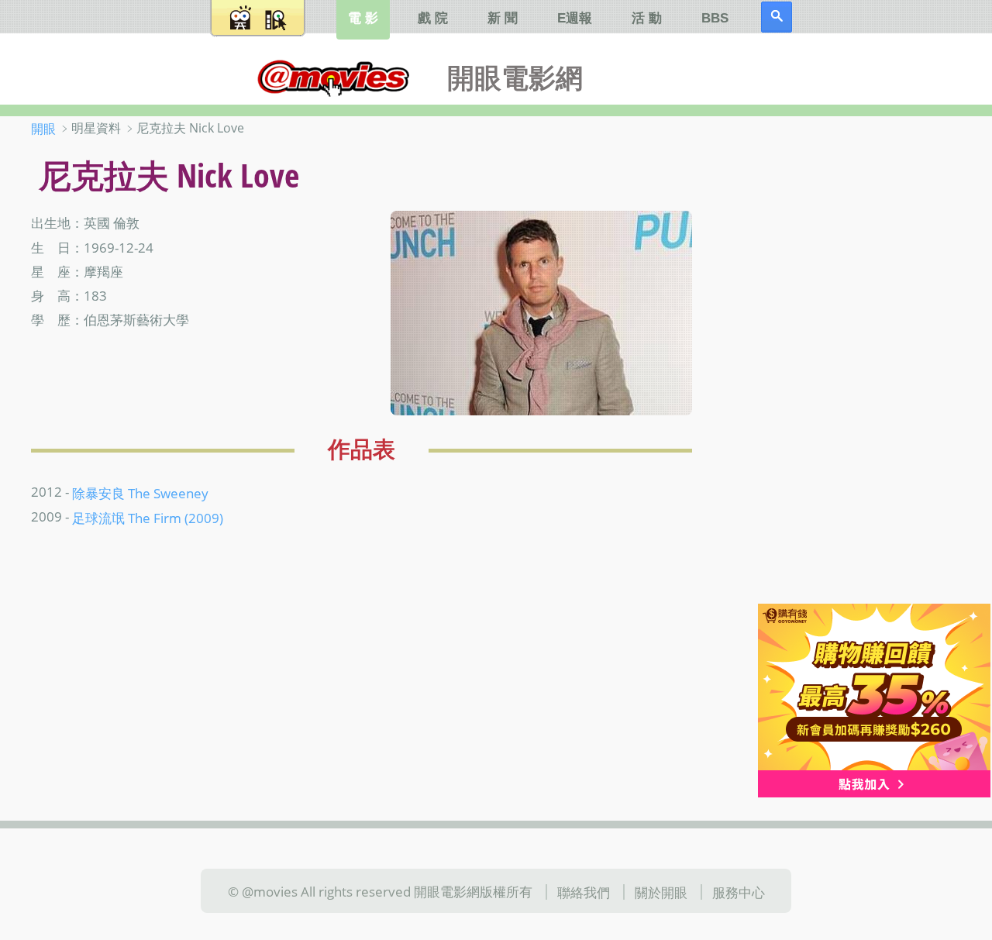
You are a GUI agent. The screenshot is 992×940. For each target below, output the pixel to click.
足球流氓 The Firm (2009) (147, 517)
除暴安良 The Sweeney (140, 492)
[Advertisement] (860, 363)
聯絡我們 (583, 892)
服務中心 (738, 892)
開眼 (43, 128)
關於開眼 (661, 892)
